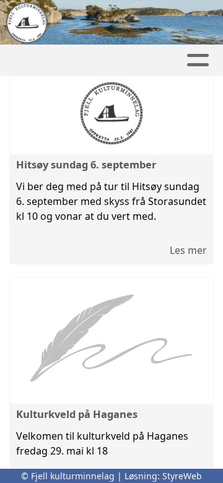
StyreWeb (182, 476)
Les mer (188, 250)
